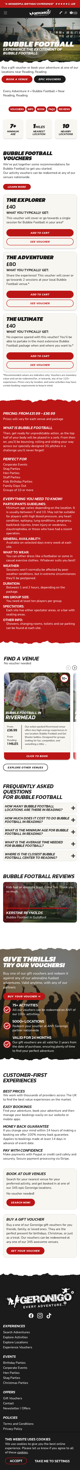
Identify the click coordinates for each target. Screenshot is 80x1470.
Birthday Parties (14, 1363)
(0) (75, 13)
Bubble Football (43, 91)
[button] (74, 667)
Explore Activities (15, 1337)
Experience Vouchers (17, 1347)
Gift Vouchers (12, 1398)
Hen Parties (11, 1373)
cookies (22, 1452)
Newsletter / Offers (16, 1408)
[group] (37, 716)
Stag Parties (11, 1378)
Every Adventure (16, 91)
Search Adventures (16, 1332)
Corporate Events (15, 1368)
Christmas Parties (15, 1383)
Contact (8, 1403)
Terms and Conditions (18, 1424)
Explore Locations (15, 1342)
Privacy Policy (12, 1429)
